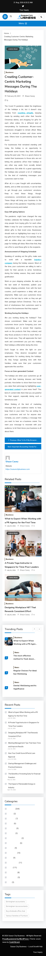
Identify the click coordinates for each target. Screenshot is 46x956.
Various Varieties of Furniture (17, 916)
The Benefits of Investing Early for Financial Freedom (24, 775)
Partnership (12, 872)
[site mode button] (41, 17)
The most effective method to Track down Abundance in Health (23, 657)
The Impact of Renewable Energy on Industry (21, 785)
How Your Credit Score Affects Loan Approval (21, 755)
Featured (11, 833)
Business (9, 72)
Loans (10, 858)
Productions (12, 877)
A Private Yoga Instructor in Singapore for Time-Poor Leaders (23, 724)
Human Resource (14, 838)
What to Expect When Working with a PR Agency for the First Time (25, 642)
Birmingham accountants (15, 902)
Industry (11, 848)
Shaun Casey (30, 96)
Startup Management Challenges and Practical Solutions (22, 765)
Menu (22, 23)
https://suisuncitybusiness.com (18, 469)
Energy (10, 823)
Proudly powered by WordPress (15, 939)
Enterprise (12, 828)
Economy (11, 819)
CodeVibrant (14, 942)
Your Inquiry (24, 10)
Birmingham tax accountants (17, 906)
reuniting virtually (25, 113)
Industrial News (14, 843)
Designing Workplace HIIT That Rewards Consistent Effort (23, 734)
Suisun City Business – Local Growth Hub (26, 946)
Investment (12, 853)
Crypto (10, 814)
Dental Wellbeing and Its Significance (24, 687)
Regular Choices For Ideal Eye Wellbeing (25, 672)
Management (13, 863)
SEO (9, 882)
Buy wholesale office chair (15, 911)
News (17, 652)
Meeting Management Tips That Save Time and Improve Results (24, 744)
